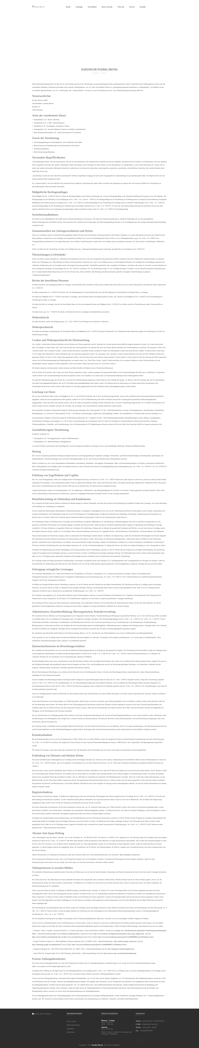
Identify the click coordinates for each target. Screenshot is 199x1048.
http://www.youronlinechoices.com (75, 937)
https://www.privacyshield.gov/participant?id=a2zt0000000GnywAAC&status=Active (126, 937)
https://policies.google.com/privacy (125, 941)
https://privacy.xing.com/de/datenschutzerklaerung (120, 953)
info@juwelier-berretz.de (150, 1024)
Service (132, 7)
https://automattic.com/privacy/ (130, 855)
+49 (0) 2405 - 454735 (149, 1027)
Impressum (70, 1028)
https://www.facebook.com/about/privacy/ (66, 934)
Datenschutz (71, 1032)
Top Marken (92, 7)
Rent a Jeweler (107, 7)
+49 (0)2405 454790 (146, 1031)
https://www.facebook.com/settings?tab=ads (46, 937)
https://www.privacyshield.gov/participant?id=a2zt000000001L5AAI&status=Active (99, 944)
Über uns (120, 7)
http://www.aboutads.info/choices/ (47, 383)
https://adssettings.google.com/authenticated (46, 944)
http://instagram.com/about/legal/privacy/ (121, 949)
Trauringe (79, 7)
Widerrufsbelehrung (73, 1025)
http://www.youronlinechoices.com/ (82, 383)
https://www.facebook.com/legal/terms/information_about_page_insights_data (118, 934)
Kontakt (143, 7)
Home (68, 7)
